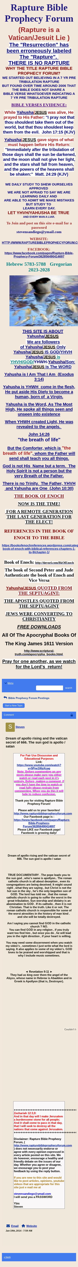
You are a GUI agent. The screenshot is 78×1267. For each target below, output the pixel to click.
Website (31, 1226)
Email (15, 1226)
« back (7, 1257)
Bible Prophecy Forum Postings (28, 698)
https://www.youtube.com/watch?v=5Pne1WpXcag (39, 766)
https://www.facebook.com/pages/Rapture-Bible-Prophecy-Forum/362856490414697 (42, 823)
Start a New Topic (14, 705)
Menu (10, 683)
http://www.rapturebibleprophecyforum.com (43, 813)
